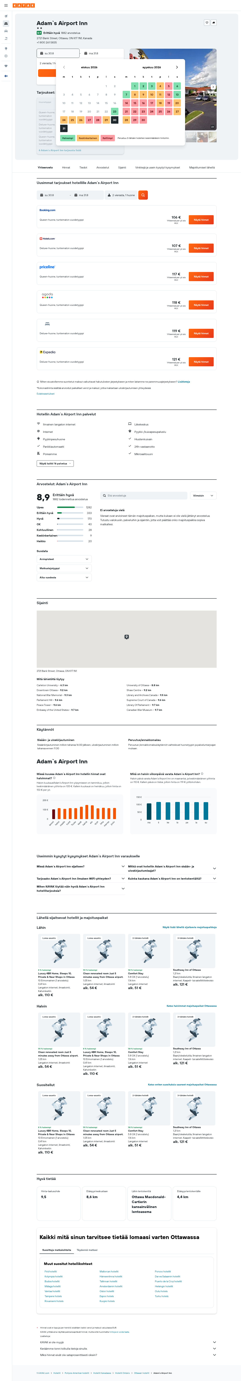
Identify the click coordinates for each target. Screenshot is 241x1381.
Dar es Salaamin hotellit (167, 1276)
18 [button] (72, 111)
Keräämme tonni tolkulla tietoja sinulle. (64, 1348)
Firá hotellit (51, 1271)
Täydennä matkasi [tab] (87, 1250)
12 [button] (81, 103)
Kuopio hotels (107, 1301)
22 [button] (106, 111)
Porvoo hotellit (163, 1271)
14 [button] (98, 103)
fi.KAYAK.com (43, 1373)
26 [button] (80, 120)
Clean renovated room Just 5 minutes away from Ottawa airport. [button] (103, 975)
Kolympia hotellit (54, 1276)
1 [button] (106, 86)
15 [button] (106, 103)
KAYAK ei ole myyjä (52, 1342)
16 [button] (114, 103)
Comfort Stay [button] (135, 973)
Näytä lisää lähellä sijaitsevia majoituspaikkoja (190, 927)
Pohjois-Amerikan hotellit (77, 1373)
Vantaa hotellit (52, 1291)
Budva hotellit (52, 1281)
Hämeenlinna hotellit (111, 1276)
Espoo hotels (107, 1296)
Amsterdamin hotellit (111, 1286)
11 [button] (72, 103)
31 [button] (64, 128)
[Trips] (6, 65)
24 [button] (63, 120)
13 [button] (89, 103)
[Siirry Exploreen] (6, 48)
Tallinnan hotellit (108, 1281)
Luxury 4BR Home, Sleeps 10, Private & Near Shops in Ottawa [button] (56, 975)
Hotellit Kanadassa (102, 1373)
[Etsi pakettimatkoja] (6, 38)
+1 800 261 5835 (47, 42)
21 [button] (98, 111)
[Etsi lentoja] (6, 16)
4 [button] (72, 94)
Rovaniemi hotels (54, 1301)
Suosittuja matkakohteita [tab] (56, 1250)
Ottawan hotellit (141, 1373)
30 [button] (114, 120)
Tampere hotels (53, 1296)
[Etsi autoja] (6, 31)
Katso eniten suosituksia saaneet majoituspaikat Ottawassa (182, 1084)
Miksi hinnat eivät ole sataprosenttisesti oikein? (68, 1355)
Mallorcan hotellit (109, 1271)
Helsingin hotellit (164, 1286)
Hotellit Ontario (122, 1373)
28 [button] (97, 120)
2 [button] (115, 86)
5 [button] (81, 94)
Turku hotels (161, 1296)
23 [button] (114, 111)
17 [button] (64, 111)
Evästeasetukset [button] (46, 393)
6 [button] (89, 94)
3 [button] (64, 94)
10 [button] (63, 103)
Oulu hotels (161, 1291)
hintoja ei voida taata (119, 1332)
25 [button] (72, 120)
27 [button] (89, 120)
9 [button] (115, 94)
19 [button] (81, 111)
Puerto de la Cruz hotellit (168, 1281)
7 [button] (97, 94)
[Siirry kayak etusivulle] (24, 5)
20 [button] (89, 111)
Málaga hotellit (53, 1286)
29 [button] (106, 120)
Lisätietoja (184, 381)
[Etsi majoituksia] (6, 23)
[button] (6, 5)
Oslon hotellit (107, 1291)
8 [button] (106, 94)
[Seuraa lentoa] (6, 55)
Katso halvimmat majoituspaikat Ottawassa (192, 1005)
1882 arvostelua (70, 33)
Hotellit (57, 1373)
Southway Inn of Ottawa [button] (187, 969)
